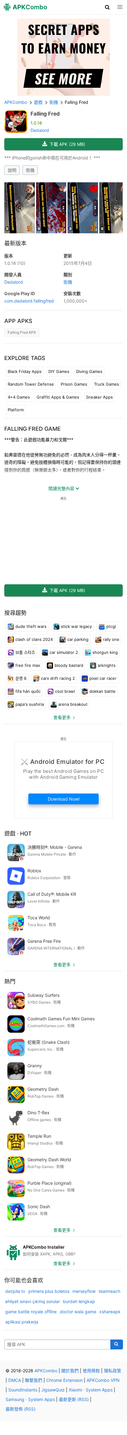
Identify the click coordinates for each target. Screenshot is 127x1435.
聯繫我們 (33, 1380)
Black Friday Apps (25, 371)
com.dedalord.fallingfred (29, 300)
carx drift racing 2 (58, 678)
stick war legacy (76, 626)
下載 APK (67, 144)
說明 (12, 170)
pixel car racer (103, 678)
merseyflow (84, 1291)
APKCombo (15, 102)
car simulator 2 (64, 652)
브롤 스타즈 (25, 652)
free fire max (27, 665)
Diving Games (89, 371)
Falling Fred (45, 114)
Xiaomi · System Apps (91, 1389)
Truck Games (106, 384)
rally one (111, 639)
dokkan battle (102, 691)
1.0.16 (14, 263)
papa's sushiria (29, 704)
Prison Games (74, 384)
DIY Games (58, 371)
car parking (77, 639)
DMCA (14, 1380)
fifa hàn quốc (28, 691)
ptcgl (111, 626)
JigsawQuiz (53, 1389)
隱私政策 (112, 1370)
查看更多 (62, 717)
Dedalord (40, 130)
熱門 (9, 981)
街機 (30, 170)
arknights (107, 665)
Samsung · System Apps (30, 1399)
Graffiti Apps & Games (58, 397)
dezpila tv (15, 1291)
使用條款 (91, 1370)
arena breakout (73, 704)
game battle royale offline (31, 1311)
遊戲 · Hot (18, 833)
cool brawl (65, 691)
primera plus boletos (48, 1291)
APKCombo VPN (103, 1380)
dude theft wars (31, 626)
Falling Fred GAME (32, 428)
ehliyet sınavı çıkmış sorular (32, 1301)
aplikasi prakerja (21, 1321)
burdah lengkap (79, 1301)
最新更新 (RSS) (74, 1399)
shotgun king (105, 652)
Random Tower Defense (31, 384)
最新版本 (15, 243)
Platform (16, 409)
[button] (107, 7)
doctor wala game (78, 1311)
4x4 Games (19, 397)
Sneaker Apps (99, 397)
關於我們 (70, 1370)
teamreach (109, 1291)
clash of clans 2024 (34, 639)
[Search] (116, 1344)
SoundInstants (22, 1389)
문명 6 (21, 678)
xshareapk (110, 1311)
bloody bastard (69, 665)
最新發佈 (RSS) (20, 1409)
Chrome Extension (64, 1380)
